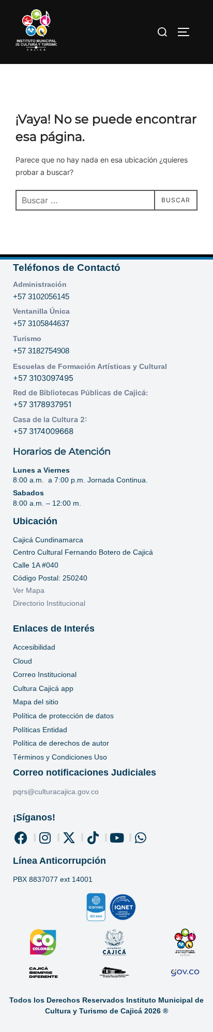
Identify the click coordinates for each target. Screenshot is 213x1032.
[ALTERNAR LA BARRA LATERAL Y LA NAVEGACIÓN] (187, 32)
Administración (40, 284)
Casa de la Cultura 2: (50, 419)
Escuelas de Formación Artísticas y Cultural (90, 366)
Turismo (27, 338)
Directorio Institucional (50, 603)
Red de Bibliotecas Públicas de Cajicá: (80, 392)
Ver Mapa (28, 590)
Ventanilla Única (41, 311)
